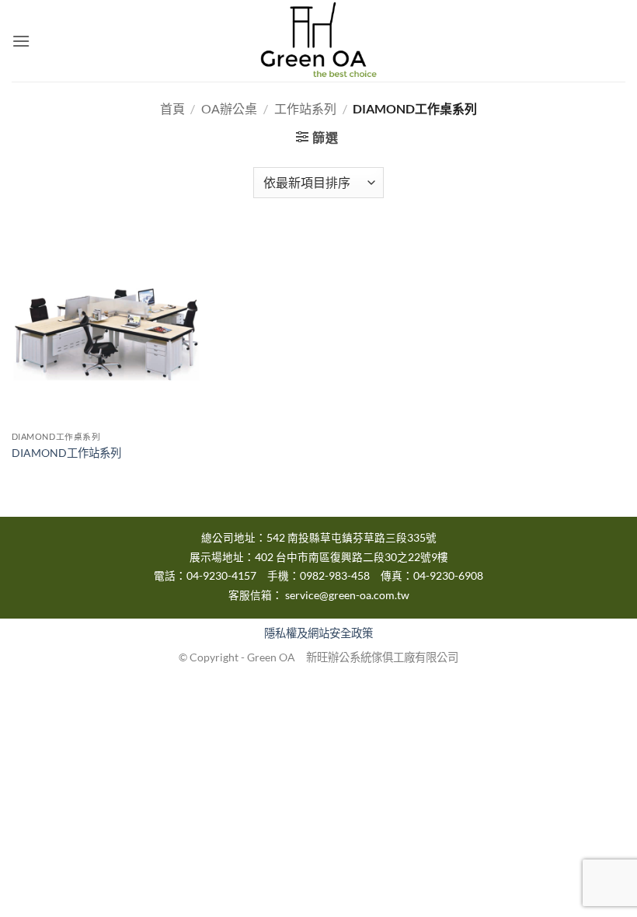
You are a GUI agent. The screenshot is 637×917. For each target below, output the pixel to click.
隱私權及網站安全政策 (318, 633)
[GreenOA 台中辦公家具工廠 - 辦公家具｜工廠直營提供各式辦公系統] (318, 41)
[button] (21, 41)
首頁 (172, 108)
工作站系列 (305, 108)
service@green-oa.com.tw (347, 595)
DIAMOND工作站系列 (66, 452)
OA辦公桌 (229, 108)
